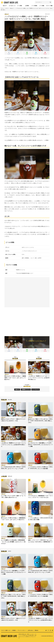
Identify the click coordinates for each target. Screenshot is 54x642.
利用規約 (14, 630)
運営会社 (36, 630)
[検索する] (50, 2)
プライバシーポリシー (22, 630)
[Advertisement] (27, 321)
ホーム (2, 8)
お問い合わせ (30, 630)
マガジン (7, 8)
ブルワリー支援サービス (5, 630)
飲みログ (12, 8)
